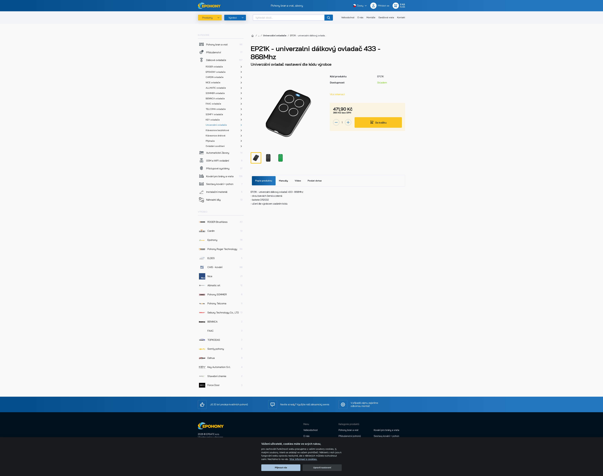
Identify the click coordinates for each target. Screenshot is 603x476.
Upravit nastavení (322, 467)
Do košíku (380, 122)
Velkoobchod (347, 17)
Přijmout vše (281, 467)
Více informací (337, 94)
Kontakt (401, 17)
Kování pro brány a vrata (386, 430)
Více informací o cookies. (303, 459)
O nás (360, 17)
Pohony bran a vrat (349, 430)
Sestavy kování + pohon (386, 436)
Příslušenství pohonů (350, 436)
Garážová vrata (386, 17)
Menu (306, 424)
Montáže (371, 17)
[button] (360, 5)
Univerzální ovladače (274, 35)
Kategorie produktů (349, 424)
